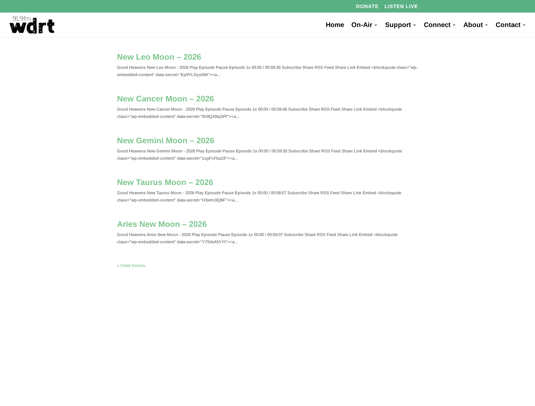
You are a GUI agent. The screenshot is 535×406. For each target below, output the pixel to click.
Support (398, 25)
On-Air (361, 25)
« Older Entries (131, 265)
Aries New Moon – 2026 (162, 224)
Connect (437, 25)
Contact (508, 25)
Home (335, 25)
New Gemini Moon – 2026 (165, 140)
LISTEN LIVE (401, 6)
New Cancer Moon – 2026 (165, 98)
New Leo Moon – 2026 (159, 56)
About (473, 25)
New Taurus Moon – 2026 (165, 182)
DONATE (367, 6)
